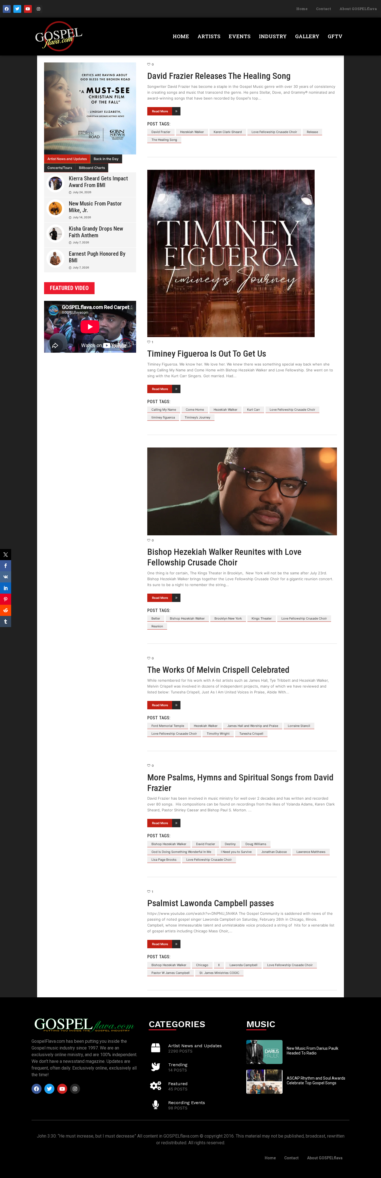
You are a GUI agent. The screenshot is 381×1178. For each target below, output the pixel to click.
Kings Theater (262, 618)
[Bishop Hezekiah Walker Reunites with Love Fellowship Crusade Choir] (242, 491)
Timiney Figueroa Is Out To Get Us (206, 353)
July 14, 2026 (82, 217)
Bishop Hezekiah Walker (187, 618)
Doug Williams (255, 844)
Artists (208, 36)
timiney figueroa (163, 417)
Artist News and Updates (67, 159)
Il (219, 965)
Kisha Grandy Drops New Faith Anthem (96, 232)
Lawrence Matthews (310, 852)
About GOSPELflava (358, 8)
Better (155, 618)
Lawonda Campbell (243, 965)
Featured (178, 1083)
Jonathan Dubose (274, 852)
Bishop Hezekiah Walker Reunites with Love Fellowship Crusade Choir (224, 557)
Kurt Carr (253, 410)
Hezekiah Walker (192, 132)
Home (302, 8)
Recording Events (186, 1102)
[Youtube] (28, 9)
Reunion (157, 626)
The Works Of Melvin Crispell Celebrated (218, 669)
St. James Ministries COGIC (219, 973)
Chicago (202, 965)
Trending (177, 1064)
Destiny (230, 844)
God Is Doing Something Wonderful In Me (181, 852)
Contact (323, 8)
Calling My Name (163, 410)
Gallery (307, 36)
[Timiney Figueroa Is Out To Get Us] (242, 253)
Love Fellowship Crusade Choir (274, 132)
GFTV (335, 36)
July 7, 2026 (81, 242)
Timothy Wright (218, 734)
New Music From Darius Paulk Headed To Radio (312, 1050)
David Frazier (160, 132)
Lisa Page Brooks (164, 860)
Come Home (195, 410)
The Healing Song (164, 140)
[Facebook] (7, 9)
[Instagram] (38, 9)
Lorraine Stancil (299, 726)
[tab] (67, 158)
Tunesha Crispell (251, 734)
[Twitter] (17, 9)
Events (239, 36)
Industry (273, 36)
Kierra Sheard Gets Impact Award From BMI (98, 181)
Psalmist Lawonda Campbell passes (210, 903)
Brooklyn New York (228, 618)
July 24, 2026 (82, 192)
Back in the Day (106, 159)
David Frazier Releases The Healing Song (219, 76)
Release (312, 132)
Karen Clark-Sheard (228, 132)
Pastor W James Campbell (170, 973)
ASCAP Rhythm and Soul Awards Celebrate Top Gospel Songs (316, 1080)
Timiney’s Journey (197, 417)
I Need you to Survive (236, 852)
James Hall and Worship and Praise (252, 726)
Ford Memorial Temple (167, 726)
